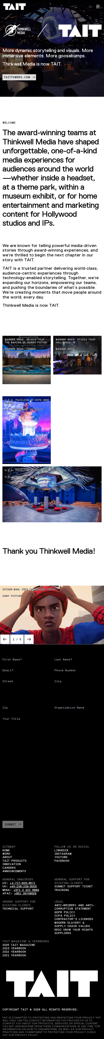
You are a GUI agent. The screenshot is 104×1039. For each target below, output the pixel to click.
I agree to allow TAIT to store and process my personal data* (51, 807)
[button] (98, 6)
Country (8, 692)
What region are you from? (25, 745)
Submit (10, 824)
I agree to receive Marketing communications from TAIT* (53, 795)
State (59, 692)
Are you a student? (19, 729)
